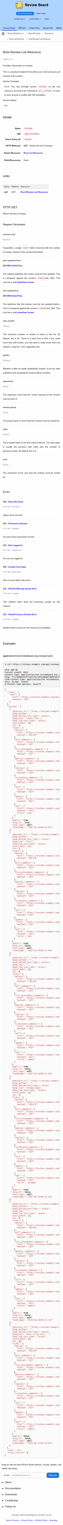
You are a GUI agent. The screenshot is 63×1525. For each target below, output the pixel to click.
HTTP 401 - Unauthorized (12, 550)
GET (26, 145)
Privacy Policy (27, 1520)
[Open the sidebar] (3, 34)
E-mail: (7, 1475)
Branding (53, 1520)
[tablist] (31, 26)
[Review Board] (31, 5)
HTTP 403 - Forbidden (11, 528)
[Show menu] (23, 33)
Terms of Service (12, 1520)
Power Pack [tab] (34, 28)
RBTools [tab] (22, 28)
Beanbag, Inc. (33, 1515)
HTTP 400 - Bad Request (12, 572)
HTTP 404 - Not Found (11, 507)
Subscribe (52, 1475)
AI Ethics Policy (41, 1520)
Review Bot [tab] (48, 28)
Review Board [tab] (9, 28)
